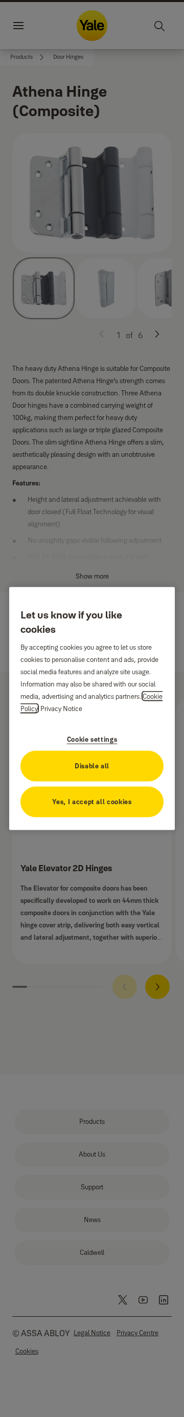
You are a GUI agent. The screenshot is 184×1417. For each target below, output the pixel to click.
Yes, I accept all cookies (91, 801)
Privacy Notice (61, 708)
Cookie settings (92, 739)
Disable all (92, 765)
